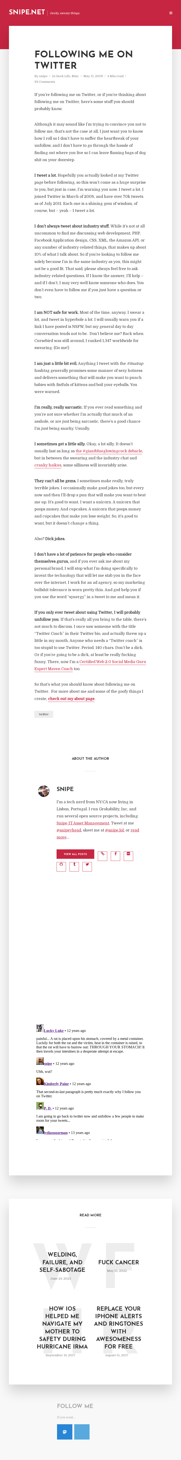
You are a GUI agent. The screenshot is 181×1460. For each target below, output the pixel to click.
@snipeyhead (69, 830)
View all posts (75, 854)
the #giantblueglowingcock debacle (109, 451)
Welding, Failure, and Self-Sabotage (62, 1262)
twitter (44, 714)
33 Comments (44, 82)
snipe (43, 76)
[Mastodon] (64, 1432)
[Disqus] (90, 958)
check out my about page (71, 699)
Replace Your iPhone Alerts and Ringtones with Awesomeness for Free (118, 1328)
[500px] (82, 1432)
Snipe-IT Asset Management (83, 823)
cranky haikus (47, 465)
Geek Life (63, 76)
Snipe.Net (27, 12)
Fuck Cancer (118, 1263)
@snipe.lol (114, 830)
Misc (75, 76)
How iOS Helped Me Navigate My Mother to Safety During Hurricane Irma (62, 1328)
